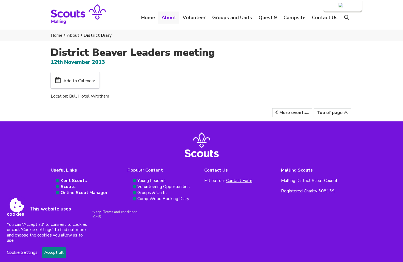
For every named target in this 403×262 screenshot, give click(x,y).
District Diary (98, 35)
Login (332, 5)
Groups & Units (152, 193)
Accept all (54, 252)
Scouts (68, 187)
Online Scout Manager (84, 193)
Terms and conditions (120, 211)
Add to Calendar (79, 81)
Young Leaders (151, 181)
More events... (294, 113)
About (73, 35)
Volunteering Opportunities (163, 187)
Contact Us (324, 17)
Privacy (95, 211)
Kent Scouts (74, 181)
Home (148, 17)
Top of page (330, 113)
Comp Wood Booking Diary (163, 199)
